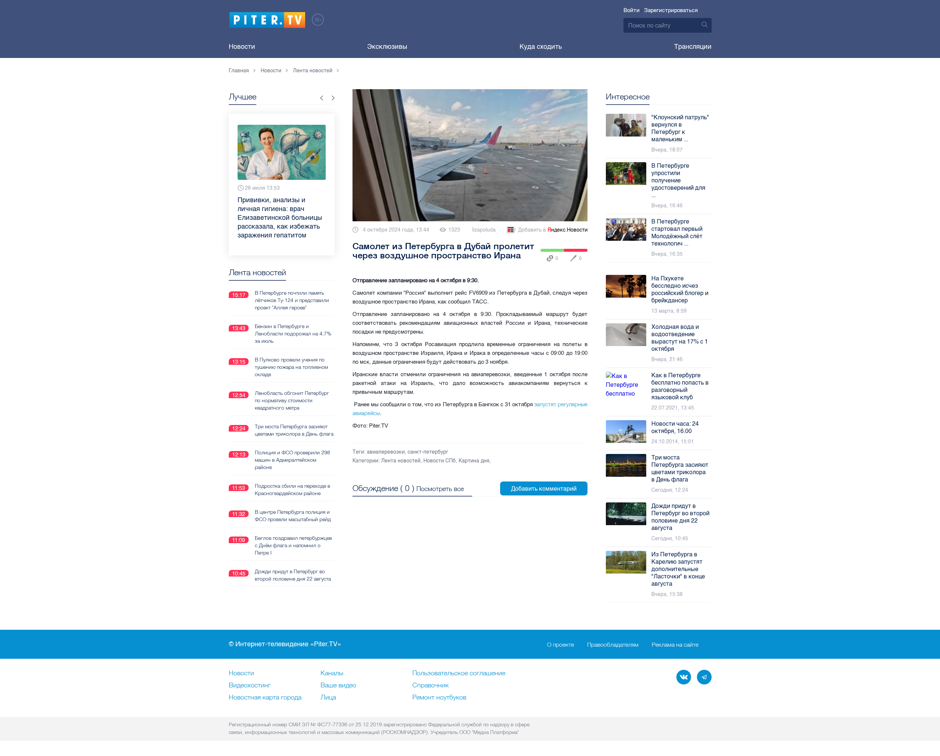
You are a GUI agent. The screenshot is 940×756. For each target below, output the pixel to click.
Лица (328, 697)
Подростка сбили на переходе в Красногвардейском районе (292, 490)
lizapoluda (484, 230)
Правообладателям (613, 644)
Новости (242, 47)
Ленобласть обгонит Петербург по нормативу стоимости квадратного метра (292, 400)
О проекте (560, 644)
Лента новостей (400, 461)
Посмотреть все (440, 488)
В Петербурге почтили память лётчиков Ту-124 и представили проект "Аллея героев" (292, 300)
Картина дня (474, 461)
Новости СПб (439, 461)
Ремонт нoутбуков (439, 697)
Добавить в (553, 230)
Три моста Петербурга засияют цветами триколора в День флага (294, 430)
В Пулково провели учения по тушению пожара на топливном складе (291, 367)
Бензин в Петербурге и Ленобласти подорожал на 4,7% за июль (293, 333)
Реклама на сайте (675, 644)
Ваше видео (338, 685)
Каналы (332, 673)
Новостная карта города (265, 697)
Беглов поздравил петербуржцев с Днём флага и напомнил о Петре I (293, 545)
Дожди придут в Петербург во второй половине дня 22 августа (293, 575)
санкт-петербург (428, 452)
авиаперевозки (386, 452)
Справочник (430, 685)
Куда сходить (541, 47)
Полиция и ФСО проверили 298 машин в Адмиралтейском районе (292, 459)
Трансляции (693, 47)
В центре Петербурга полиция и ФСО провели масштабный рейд (293, 516)
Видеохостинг (250, 685)
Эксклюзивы (387, 47)
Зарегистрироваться (671, 10)
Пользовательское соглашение (458, 673)
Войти (631, 10)
